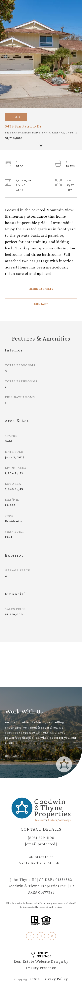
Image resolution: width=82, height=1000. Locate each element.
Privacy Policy (55, 979)
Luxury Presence (41, 967)
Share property (41, 288)
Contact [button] (41, 303)
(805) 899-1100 (41, 837)
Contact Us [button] (14, 755)
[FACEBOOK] (30, 936)
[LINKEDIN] (52, 936)
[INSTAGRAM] (41, 936)
